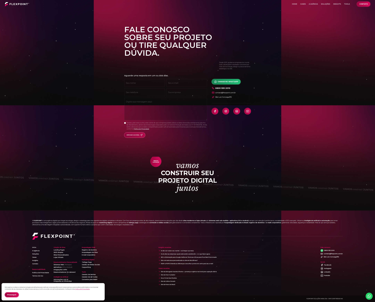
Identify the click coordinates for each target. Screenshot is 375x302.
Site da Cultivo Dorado (168, 281)
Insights (337, 4)
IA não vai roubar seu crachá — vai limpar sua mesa (177, 250)
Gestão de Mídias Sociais (91, 265)
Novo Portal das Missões (169, 278)
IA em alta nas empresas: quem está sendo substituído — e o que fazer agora (185, 254)
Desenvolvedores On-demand (64, 272)
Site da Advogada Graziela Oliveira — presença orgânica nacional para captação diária (189, 271)
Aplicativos (63, 267)
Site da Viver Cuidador (168, 275)
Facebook (327, 265)
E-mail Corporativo (88, 255)
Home (294, 4)
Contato (35, 264)
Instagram (327, 268)
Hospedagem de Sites (90, 252)
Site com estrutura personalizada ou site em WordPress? (179, 260)
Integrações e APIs (60, 270)
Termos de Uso (37, 276)
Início (34, 247)
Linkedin (327, 272)
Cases (303, 4)
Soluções (325, 4)
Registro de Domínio (89, 250)
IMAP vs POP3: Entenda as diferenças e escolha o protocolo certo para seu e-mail (187, 263)
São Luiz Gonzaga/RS (223, 97)
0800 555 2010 (329, 250)
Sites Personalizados (61, 255)
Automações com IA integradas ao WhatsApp (63, 280)
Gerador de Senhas (89, 274)
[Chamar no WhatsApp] (369, 296)
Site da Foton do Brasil (168, 284)
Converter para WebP (89, 279)
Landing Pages (59, 250)
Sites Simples (58, 252)
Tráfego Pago (87, 262)
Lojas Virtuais (58, 257)
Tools (347, 4)
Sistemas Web (63, 265)
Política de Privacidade (141, 129)
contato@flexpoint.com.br (333, 254)
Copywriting (86, 267)
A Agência (313, 4)
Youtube (327, 275)
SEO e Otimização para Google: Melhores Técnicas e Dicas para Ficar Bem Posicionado (189, 257)
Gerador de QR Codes (89, 277)
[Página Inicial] (17, 4)
